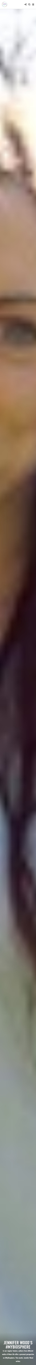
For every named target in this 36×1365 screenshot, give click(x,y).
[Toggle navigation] (33, 7)
